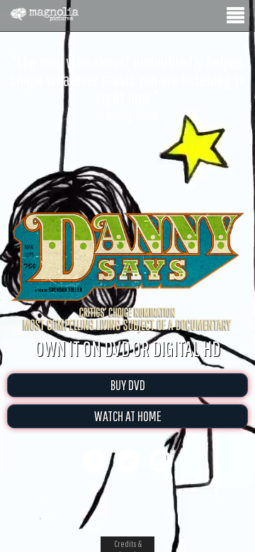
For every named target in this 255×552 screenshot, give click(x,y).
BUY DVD (127, 400)
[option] (127, 87)
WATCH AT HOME (128, 431)
